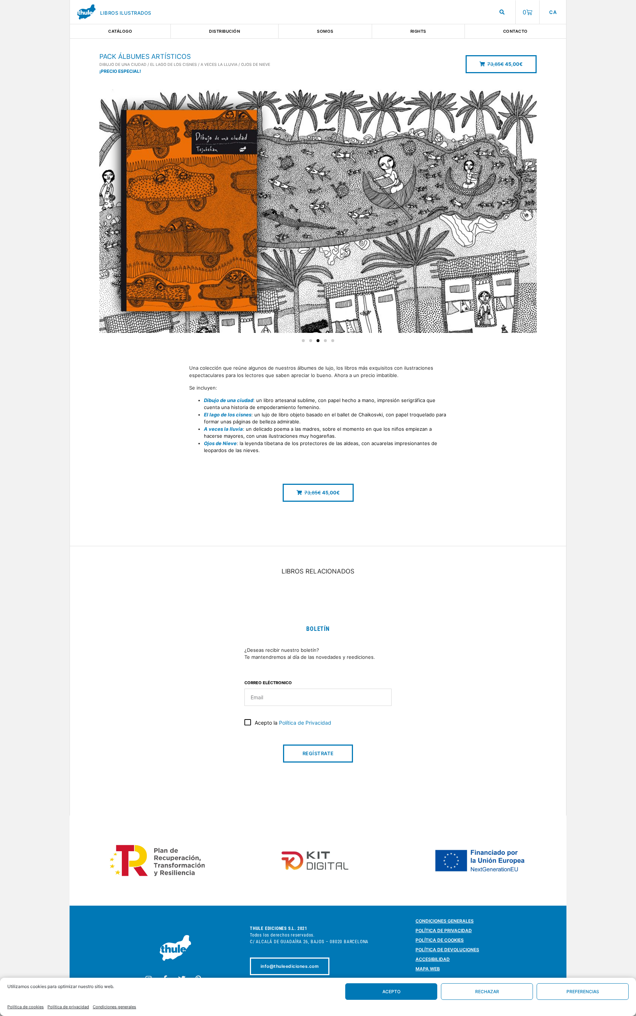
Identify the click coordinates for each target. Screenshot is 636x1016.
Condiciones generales (114, 1006)
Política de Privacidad (305, 723)
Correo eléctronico (268, 683)
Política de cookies (25, 1006)
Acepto (391, 991)
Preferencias (582, 991)
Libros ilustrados (125, 13)
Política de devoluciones (447, 949)
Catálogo (120, 31)
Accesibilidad (433, 959)
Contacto (515, 31)
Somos (325, 31)
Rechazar (487, 991)
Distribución (224, 31)
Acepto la (293, 723)
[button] (501, 64)
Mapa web (428, 968)
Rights (418, 31)
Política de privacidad (68, 1006)
